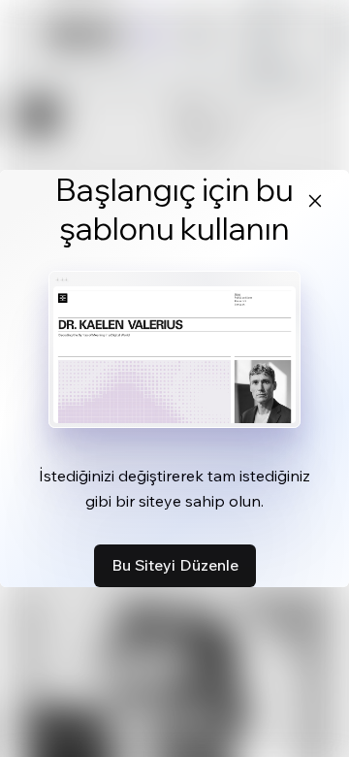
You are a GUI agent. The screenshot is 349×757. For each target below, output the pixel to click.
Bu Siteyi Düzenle (174, 565)
